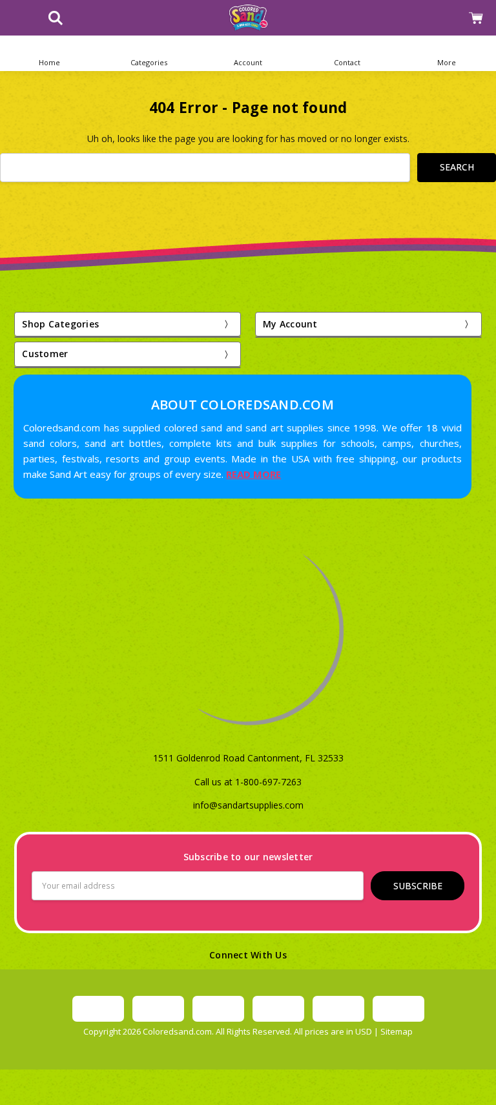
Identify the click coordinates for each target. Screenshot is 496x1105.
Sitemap (396, 1031)
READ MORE (253, 474)
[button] (148, 53)
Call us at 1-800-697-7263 (248, 782)
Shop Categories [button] (60, 324)
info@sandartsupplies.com (248, 805)
